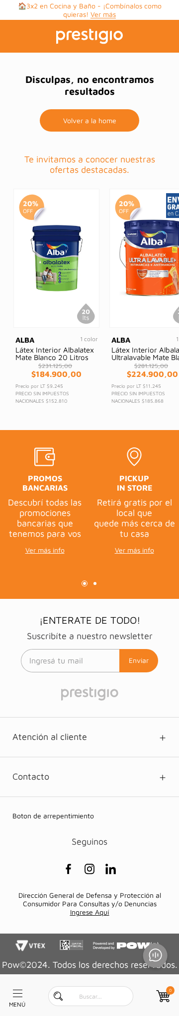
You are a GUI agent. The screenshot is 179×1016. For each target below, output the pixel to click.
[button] (84, 583)
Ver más (103, 14)
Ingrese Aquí (89, 912)
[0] (162, 996)
